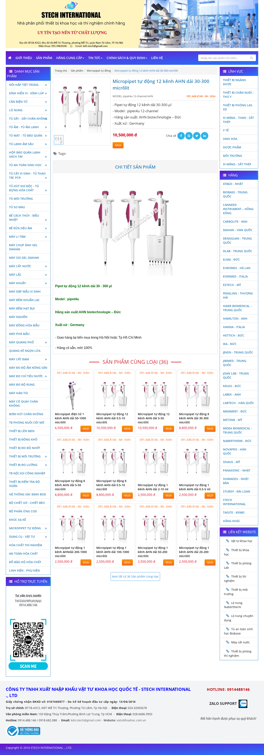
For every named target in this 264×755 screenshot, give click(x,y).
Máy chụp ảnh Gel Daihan (23, 247)
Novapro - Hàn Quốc (234, 451)
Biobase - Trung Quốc (235, 194)
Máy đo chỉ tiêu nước (26, 376)
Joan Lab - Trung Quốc (236, 375)
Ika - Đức (230, 344)
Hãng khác (231, 521)
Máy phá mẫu (19, 334)
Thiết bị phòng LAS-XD (238, 107)
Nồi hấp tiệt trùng (24, 85)
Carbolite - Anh (235, 221)
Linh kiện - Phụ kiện (24, 570)
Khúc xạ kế (17, 520)
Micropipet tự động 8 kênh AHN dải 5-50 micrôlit (70, 485)
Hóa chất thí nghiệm (25, 545)
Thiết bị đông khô (23, 439)
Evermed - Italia (235, 276)
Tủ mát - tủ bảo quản (25, 135)
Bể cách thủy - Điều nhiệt (24, 218)
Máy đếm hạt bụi (22, 308)
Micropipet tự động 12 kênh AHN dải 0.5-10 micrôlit (112, 418)
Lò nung (15, 110)
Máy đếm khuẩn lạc (24, 300)
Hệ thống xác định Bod (27, 494)
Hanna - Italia (234, 327)
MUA (118, 145)
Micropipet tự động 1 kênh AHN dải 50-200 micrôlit (153, 552)
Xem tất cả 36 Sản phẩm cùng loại (135, 576)
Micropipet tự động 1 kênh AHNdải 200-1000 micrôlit (71, 552)
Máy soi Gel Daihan (24, 258)
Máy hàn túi (18, 393)
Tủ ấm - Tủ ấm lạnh (24, 127)
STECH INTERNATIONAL (234, 502)
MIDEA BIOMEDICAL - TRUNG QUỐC (237, 430)
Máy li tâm (17, 237)
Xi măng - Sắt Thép (237, 164)
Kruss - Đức (232, 386)
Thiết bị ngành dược (234, 82)
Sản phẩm (44, 58)
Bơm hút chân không (26, 414)
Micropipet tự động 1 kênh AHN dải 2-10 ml (153, 487)
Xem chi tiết (82, 407)
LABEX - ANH (232, 394)
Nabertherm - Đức (237, 441)
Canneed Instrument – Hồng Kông (238, 209)
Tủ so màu (17, 207)
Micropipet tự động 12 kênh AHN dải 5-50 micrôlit (154, 418)
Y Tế (226, 130)
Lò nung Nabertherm (233, 605)
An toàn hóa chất (23, 553)
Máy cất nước (20, 266)
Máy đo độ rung (22, 384)
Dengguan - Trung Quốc (237, 240)
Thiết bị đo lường (23, 465)
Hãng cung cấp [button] (69, 58)
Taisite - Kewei (233, 512)
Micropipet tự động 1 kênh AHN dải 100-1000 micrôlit (112, 552)
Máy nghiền (18, 317)
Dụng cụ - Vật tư (22, 537)
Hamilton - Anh (235, 318)
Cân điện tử (18, 102)
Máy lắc (15, 274)
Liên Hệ (157, 58)
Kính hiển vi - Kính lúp (26, 93)
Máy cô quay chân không (23, 403)
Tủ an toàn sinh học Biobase (238, 631)
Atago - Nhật (233, 184)
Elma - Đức (231, 259)
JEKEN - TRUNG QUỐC (238, 352)
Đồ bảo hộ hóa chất (25, 562)
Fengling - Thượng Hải (238, 295)
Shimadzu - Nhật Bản (236, 481)
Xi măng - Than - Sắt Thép (238, 120)
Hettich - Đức (233, 335)
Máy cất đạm (19, 359)
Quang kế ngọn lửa (24, 351)
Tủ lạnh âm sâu (21, 144)
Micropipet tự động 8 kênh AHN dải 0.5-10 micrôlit (111, 485)
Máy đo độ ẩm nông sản (28, 368)
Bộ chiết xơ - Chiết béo (27, 503)
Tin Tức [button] (94, 58)
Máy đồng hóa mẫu (24, 325)
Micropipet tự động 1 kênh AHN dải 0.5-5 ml (194, 487)
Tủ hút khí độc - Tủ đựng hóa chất (24, 188)
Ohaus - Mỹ (231, 462)
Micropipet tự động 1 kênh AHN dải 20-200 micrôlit (194, 552)
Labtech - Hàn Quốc (238, 403)
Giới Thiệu (23, 58)
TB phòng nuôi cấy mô (26, 422)
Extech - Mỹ (232, 285)
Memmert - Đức (235, 411)
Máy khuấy (17, 283)
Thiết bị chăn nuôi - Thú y (238, 95)
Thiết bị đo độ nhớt (24, 448)
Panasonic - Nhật (236, 470)
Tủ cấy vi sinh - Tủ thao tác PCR (27, 175)
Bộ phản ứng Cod (23, 511)
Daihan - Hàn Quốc (237, 230)
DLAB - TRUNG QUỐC (237, 251)
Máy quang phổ (21, 342)
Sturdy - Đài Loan (236, 491)
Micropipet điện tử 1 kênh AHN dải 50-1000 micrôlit (70, 418)
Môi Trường (232, 156)
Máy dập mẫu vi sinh (25, 291)
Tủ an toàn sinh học (25, 165)
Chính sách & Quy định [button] (126, 58)
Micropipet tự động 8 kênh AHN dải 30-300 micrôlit (194, 418)
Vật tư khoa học (241, 541)
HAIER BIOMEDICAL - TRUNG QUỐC (237, 308)
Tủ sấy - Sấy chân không (28, 119)
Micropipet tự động (25, 528)
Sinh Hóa (230, 139)
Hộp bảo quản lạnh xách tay (24, 154)
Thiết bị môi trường (25, 456)
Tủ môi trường (21, 199)
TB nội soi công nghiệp (27, 473)
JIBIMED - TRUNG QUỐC (234, 363)
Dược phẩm (232, 147)
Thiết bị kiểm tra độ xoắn (24, 484)
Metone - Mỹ (232, 420)
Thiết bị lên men (21, 431)
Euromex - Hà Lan (236, 268)
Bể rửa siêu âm (20, 228)
